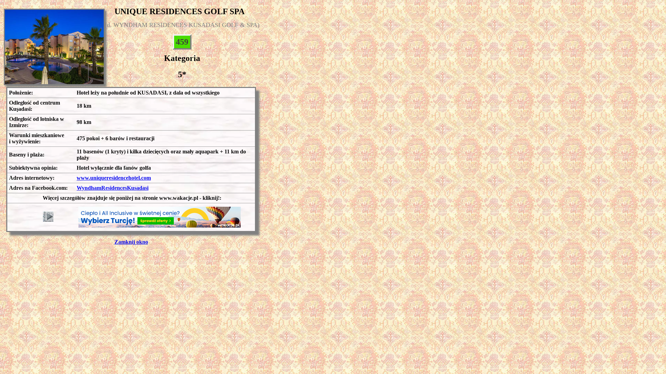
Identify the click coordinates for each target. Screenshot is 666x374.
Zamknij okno (131, 242)
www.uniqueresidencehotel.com (114, 178)
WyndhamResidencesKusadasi (112, 188)
